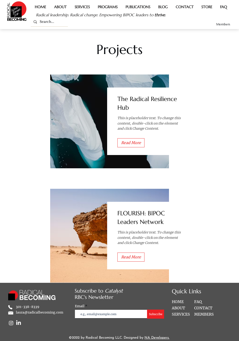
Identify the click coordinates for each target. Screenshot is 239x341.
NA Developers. (156, 338)
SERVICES (181, 314)
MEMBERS (204, 314)
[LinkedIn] (18, 323)
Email (80, 306)
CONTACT (203, 308)
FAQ (198, 301)
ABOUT (178, 308)
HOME (178, 301)
